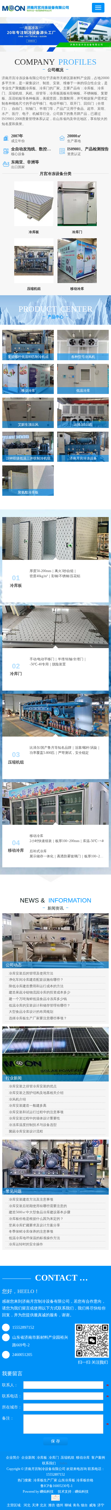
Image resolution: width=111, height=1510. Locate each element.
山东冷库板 (66, 1480)
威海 (92, 1505)
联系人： (10, 1385)
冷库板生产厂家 (45, 1480)
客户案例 (98, 1458)
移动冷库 (83, 1458)
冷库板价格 (84, 1480)
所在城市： (12, 1407)
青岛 (76, 1505)
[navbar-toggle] (98, 7)
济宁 (100, 1505)
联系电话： (12, 1396)
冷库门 (54, 1458)
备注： (8, 1418)
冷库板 (42, 1458)
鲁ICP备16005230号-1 (56, 1486)
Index (63, 1463)
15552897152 (23, 1327)
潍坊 (51, 1505)
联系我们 (49, 1463)
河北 (27, 1505)
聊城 (68, 1505)
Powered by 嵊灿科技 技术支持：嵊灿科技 (56, 1492)
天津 (35, 1505)
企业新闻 (28, 1458)
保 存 (55, 1441)
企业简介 (13, 1458)
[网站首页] (35, 8)
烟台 (84, 1505)
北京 (43, 1505)
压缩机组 (67, 1458)
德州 (59, 1505)
